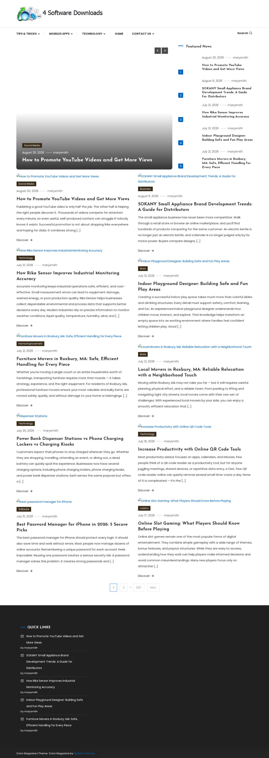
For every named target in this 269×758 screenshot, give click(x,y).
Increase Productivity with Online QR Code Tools (189, 449)
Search (242, 33)
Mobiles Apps (59, 34)
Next (153, 587)
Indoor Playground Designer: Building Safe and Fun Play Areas (54, 703)
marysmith (60, 153)
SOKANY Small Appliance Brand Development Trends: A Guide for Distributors (226, 92)
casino (144, 508)
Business (145, 189)
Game (119, 34)
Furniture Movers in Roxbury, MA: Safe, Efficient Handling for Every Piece (226, 163)
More (143, 268)
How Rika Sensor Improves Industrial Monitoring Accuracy (50, 684)
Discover (23, 240)
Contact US (141, 34)
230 (138, 587)
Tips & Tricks (26, 34)
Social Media (32, 145)
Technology (92, 34)
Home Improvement (30, 343)
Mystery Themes (84, 753)
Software (24, 509)
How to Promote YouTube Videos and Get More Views (87, 160)
